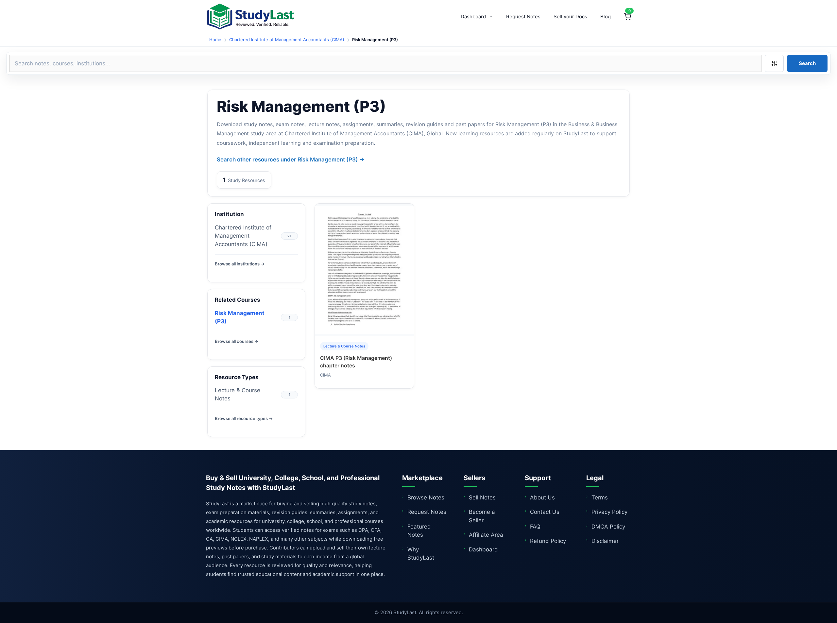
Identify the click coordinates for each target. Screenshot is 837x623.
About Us (542, 497)
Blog (605, 16)
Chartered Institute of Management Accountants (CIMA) (286, 39)
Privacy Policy (609, 512)
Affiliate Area (486, 534)
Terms (599, 497)
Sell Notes (482, 497)
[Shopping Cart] (627, 16)
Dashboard (473, 16)
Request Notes (523, 16)
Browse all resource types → (244, 418)
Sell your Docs (570, 16)
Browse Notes (425, 497)
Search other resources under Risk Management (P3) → (291, 159)
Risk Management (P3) (240, 317)
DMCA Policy (608, 526)
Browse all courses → (236, 341)
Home (215, 39)
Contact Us (544, 512)
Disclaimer (605, 541)
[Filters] (774, 63)
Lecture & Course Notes (237, 394)
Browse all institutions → (240, 263)
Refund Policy (548, 541)
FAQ (535, 526)
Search (807, 63)
